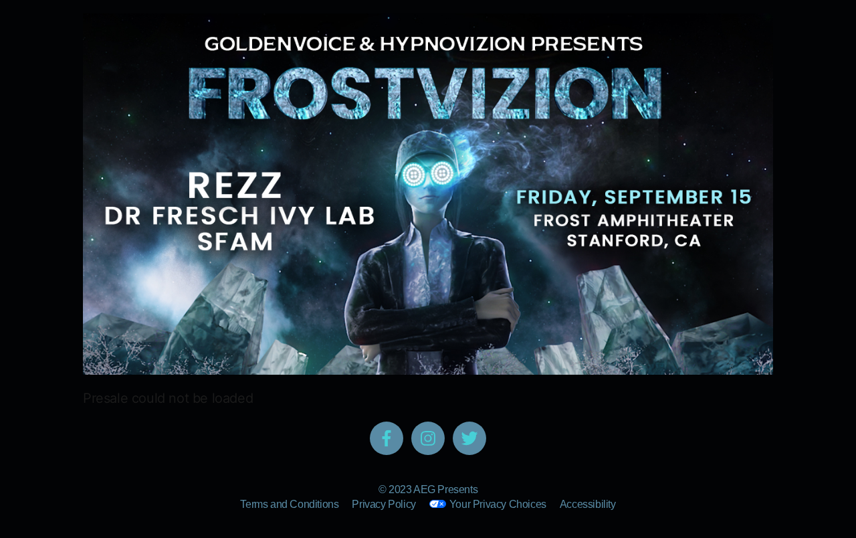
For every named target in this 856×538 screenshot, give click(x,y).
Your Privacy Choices (497, 504)
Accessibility (588, 504)
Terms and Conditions (289, 504)
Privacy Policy (383, 504)
